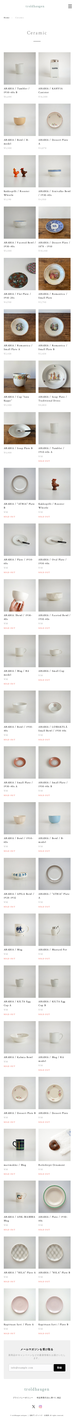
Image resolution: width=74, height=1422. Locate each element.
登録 (59, 1367)
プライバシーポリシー (23, 1398)
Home (7, 17)
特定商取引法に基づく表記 (49, 1398)
